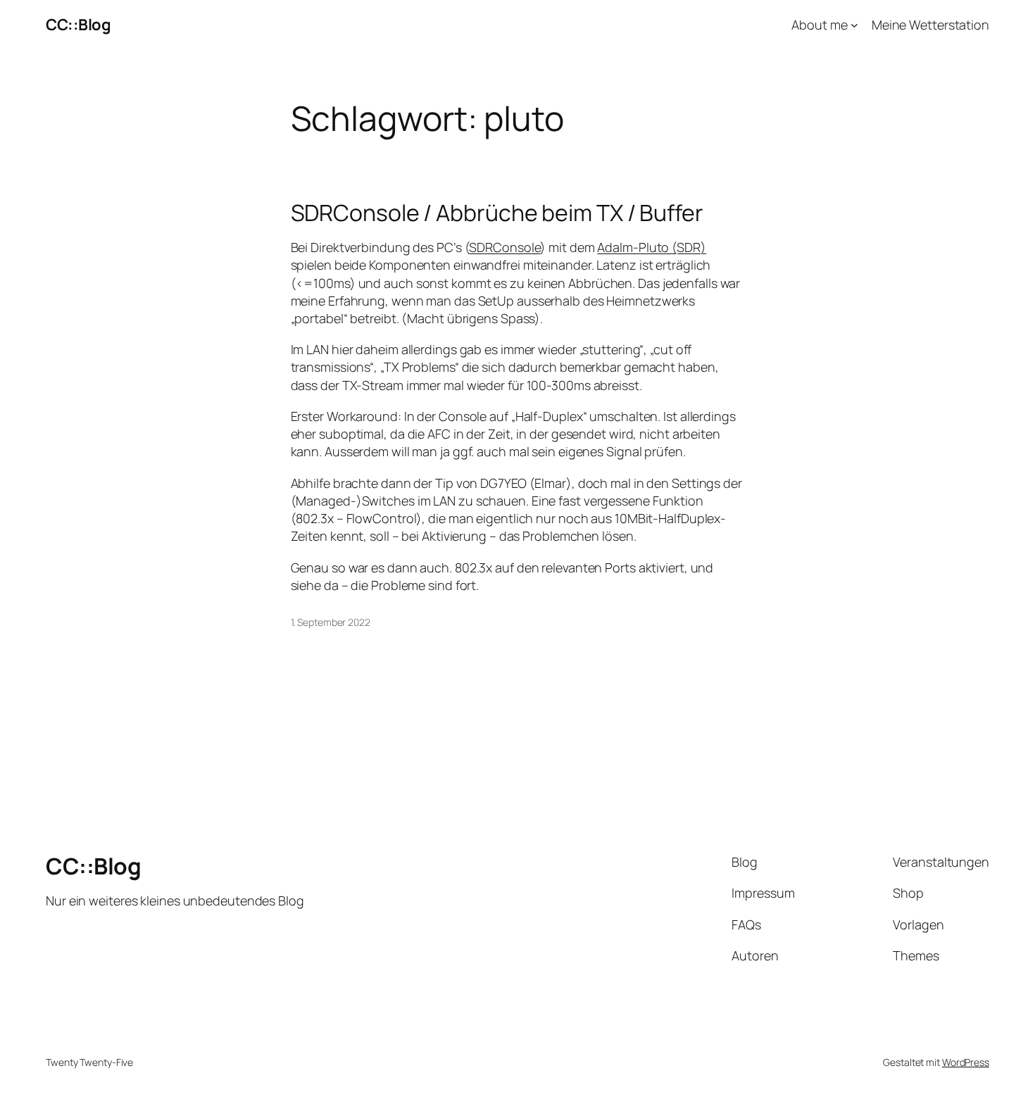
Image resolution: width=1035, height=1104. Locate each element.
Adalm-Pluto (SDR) (651, 247)
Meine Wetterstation (930, 24)
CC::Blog (78, 24)
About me (819, 24)
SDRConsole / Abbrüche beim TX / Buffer (497, 212)
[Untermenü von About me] (854, 25)
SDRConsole (504, 247)
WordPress (965, 1062)
